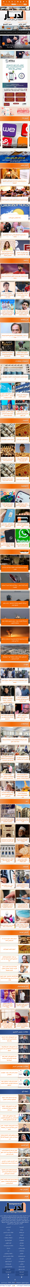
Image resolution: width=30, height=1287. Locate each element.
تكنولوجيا (24, 486)
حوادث (15, 32)
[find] (9, 1)
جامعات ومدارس (8, 1253)
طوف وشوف (21, 1266)
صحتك (25, 867)
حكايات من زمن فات (8, 1245)
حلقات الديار (8, 1235)
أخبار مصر (24, 32)
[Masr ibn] (15, 97)
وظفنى (21, 1264)
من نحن (8, 1269)
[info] (6, 1)
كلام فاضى (8, 1259)
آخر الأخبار (24, 1145)
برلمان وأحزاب (21, 1248)
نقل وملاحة (8, 1264)
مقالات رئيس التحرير (20, 1032)
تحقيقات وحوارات (21, 361)
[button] (3, 43)
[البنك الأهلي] (15, 8)
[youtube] (20, 1)
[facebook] (26, 1)
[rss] (12, 1)
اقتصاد (25, 420)
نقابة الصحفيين (8, 1266)
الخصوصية (8, 1272)
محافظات (24, 724)
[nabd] (15, 1)
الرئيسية (22, 1227)
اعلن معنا (21, 1272)
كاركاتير (21, 1253)
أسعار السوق (8, 1261)
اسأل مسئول (21, 1269)
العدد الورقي (8, 1243)
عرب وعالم (24, 552)
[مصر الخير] (15, 111)
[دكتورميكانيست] (15, 28)
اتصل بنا (22, 1274)
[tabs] (3, 1)
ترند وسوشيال (23, 986)
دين (27, 801)
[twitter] (23, 1)
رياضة (19, 32)
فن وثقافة (10, 32)
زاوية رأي (25, 1091)
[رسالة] (15, 157)
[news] (17, 1)
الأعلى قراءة (24, 932)
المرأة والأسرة (8, 1240)
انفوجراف (22, 1259)
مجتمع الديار (22, 1261)
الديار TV (25, 118)
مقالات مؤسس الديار (20, 1066)
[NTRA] (15, 73)
